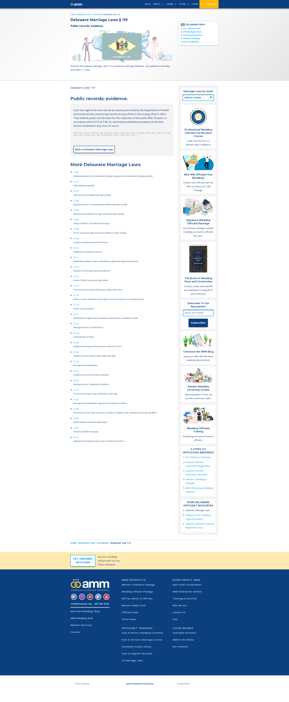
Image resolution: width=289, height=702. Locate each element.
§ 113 (76, 437)
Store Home (129, 619)
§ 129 (76, 418)
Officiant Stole (130, 612)
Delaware (97, 14)
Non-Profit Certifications (187, 584)
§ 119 (76, 304)
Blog (148, 4)
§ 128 (76, 409)
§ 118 (76, 295)
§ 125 (76, 342)
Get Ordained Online (191, 28)
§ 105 (76, 219)
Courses (75, 631)
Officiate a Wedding (191, 38)
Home (73, 14)
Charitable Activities (184, 632)
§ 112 (76, 371)
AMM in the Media (183, 639)
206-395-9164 (101, 603)
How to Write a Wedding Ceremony (142, 632)
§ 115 (76, 390)
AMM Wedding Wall (81, 618)
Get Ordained (209, 4)
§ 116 (76, 276)
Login (195, 4)
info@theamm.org (81, 603)
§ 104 (76, 210)
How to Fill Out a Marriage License (142, 639)
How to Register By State (137, 653)
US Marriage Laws (132, 660)
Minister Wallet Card (134, 605)
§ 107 (76, 380)
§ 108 (76, 229)
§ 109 (76, 238)
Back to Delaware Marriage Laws (94, 149)
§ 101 (76, 427)
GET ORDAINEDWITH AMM (83, 560)
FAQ (175, 619)
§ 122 (76, 361)
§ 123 (76, 323)
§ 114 (76, 266)
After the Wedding (191, 41)
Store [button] (182, 4)
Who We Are (180, 605)
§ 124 (76, 333)
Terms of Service (82, 683)
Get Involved (180, 646)
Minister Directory (81, 625)
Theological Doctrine (185, 598)
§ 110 (76, 248)
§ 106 (76, 172)
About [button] (157, 4)
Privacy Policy (183, 683)
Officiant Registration (192, 32)
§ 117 (76, 285)
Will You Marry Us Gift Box (137, 598)
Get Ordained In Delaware (198, 457)
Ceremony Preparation (192, 35)
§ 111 (76, 257)
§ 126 (76, 352)
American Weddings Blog (84, 611)
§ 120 (76, 399)
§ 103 (76, 200)
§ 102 (76, 191)
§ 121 (76, 314)
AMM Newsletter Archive (187, 591)
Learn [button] (169, 4)
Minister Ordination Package (138, 584)
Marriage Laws (84, 14)
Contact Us (179, 612)
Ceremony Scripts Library (136, 646)
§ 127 (76, 181)
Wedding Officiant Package (137, 591)
